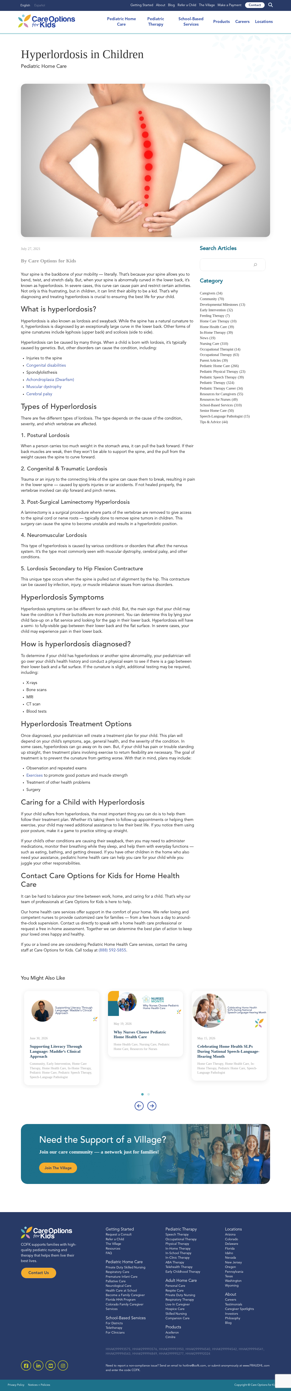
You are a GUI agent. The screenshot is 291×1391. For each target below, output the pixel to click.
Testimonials (233, 1304)
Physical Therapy (177, 1244)
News (207, 338)
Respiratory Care (117, 1272)
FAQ (109, 1253)
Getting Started (141, 5)
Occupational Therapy (219, 355)
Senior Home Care (217, 411)
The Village (207, 5)
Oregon (230, 1267)
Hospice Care (175, 1309)
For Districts (114, 1323)
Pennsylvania (234, 1271)
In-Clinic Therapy (178, 1257)
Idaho (229, 1253)
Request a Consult (119, 1234)
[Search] (255, 265)
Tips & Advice (214, 422)
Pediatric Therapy (217, 383)
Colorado (231, 1239)
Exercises (34, 776)
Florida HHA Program (121, 1299)
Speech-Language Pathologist (225, 416)
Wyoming (231, 1285)
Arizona (230, 1234)
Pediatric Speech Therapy (222, 377)
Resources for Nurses (219, 399)
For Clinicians (115, 1332)
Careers (242, 22)
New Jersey (233, 1262)
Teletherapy (114, 1328)
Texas (229, 1276)
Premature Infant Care (122, 1276)
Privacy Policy (16, 1385)
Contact (255, 5)
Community (212, 299)
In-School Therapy (178, 1253)
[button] (142, 1094)
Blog (171, 5)
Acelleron (172, 1332)
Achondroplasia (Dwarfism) (50, 380)
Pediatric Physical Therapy (222, 371)
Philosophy (232, 1318)
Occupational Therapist (220, 349)
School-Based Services (221, 405)
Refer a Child (187, 5)
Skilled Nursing (176, 1313)
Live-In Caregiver (178, 1304)
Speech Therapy (177, 1234)
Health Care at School (121, 1290)
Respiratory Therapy (180, 1299)
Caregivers (211, 293)
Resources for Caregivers (221, 394)
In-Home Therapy (216, 332)
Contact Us (38, 1273)
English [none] (25, 5)
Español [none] (39, 5)
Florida (230, 1248)
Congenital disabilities (46, 366)
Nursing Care (214, 344)
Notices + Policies (39, 1385)
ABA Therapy (175, 1262)
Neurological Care (118, 1286)
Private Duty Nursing (180, 1295)
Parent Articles (214, 360)
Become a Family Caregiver (125, 1295)
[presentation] (139, 1105)
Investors (231, 1313)
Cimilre (171, 1337)
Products (221, 22)
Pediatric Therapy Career (221, 388)
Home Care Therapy (218, 321)
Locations (264, 22)
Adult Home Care (181, 1281)
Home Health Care (217, 327)
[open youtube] (50, 1365)
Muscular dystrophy (43, 387)
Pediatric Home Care (219, 366)
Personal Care (175, 1286)
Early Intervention (216, 310)
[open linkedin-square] (38, 1365)
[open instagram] (63, 1365)
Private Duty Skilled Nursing (125, 1267)
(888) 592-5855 (112, 950)
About (160, 5)
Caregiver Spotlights (239, 1309)
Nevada (230, 1257)
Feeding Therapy (215, 316)
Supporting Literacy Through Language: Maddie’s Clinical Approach (56, 1051)
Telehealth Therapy (179, 1267)
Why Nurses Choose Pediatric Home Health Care (140, 1034)
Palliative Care (116, 1281)
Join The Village (58, 1168)
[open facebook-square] (26, 1365)
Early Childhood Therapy (183, 1271)
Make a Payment (229, 5)
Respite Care (175, 1290)
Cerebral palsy (39, 394)
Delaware (231, 1244)
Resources (113, 1248)
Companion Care (178, 1318)
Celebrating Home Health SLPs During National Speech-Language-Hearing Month (228, 1051)
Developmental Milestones (222, 304)
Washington (233, 1281)
